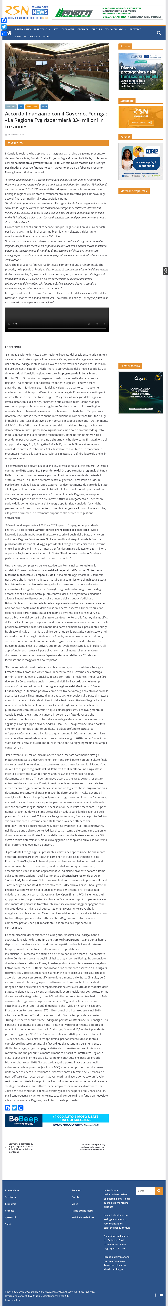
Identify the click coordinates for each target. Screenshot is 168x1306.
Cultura (97, 29)
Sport (19, 36)
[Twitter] (4, 27)
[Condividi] (4, 33)
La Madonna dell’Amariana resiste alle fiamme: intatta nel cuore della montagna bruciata (117, 1198)
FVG (56, 29)
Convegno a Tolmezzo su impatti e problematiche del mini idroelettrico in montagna (21, 1147)
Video (46, 36)
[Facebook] (4, 20)
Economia (68, 29)
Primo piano (23, 29)
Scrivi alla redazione (83, 1217)
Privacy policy (12, 1300)
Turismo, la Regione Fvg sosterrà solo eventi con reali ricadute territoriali (92, 1147)
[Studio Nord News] (9, 33)
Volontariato (114, 29)
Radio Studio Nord (82, 1210)
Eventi (75, 1197)
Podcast (35, 36)
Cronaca (82, 29)
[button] (49, 29)
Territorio (40, 29)
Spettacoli (136, 29)
